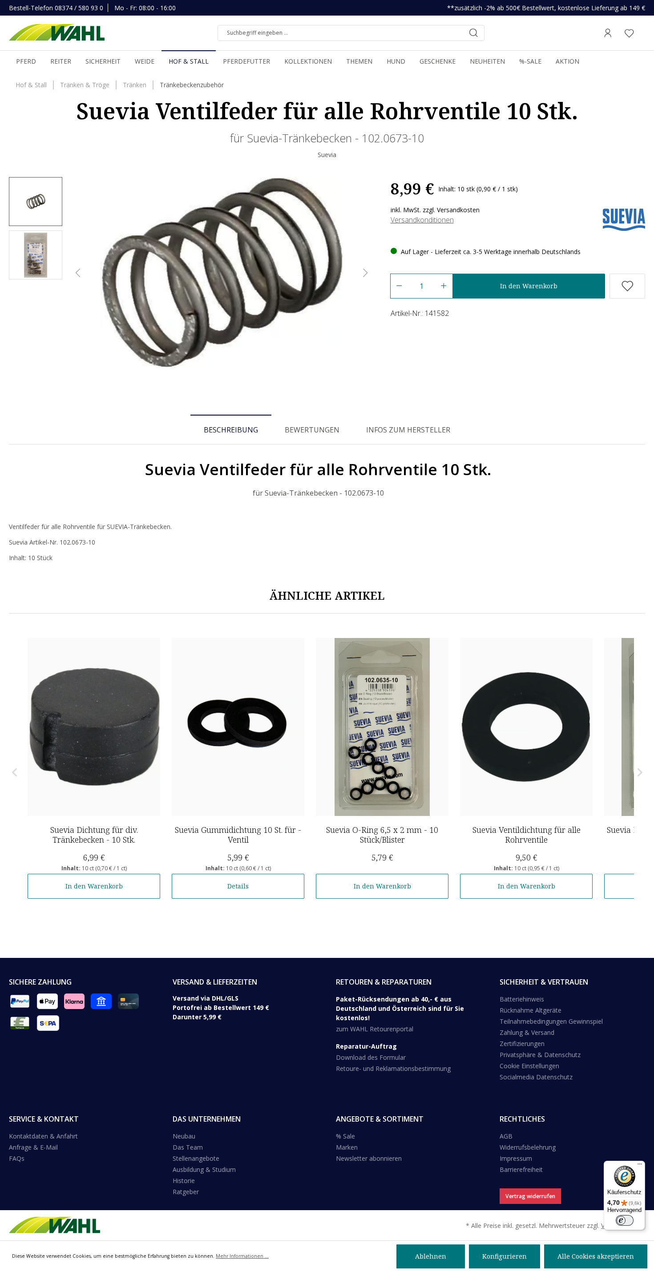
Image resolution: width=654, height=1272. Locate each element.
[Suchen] (473, 32)
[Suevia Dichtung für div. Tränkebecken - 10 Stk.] (94, 727)
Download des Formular (371, 1057)
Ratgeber (186, 1191)
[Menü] (639, 1166)
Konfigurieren (504, 1256)
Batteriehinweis (522, 999)
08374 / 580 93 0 (79, 8)
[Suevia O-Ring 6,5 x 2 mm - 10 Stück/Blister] (382, 727)
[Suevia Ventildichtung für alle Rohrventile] (526, 727)
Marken (347, 1147)
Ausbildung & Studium (204, 1169)
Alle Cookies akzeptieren (595, 1256)
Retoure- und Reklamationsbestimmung (393, 1068)
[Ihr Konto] (607, 32)
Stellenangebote (196, 1158)
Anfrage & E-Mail (33, 1147)
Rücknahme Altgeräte (530, 1010)
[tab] (230, 429)
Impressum (516, 1158)
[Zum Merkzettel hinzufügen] (627, 286)
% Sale (345, 1136)
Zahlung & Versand (527, 1032)
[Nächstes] (365, 272)
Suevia (327, 154)
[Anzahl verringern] (399, 286)
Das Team (188, 1147)
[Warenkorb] (642, 32)
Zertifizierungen (522, 1043)
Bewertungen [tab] (312, 430)
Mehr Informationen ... (242, 1256)
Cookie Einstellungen (529, 1066)
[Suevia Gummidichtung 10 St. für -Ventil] (238, 727)
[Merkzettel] (629, 32)
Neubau (184, 1136)
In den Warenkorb (528, 286)
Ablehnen (430, 1256)
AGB (506, 1136)
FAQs (16, 1158)
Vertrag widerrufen (530, 1196)
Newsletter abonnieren (369, 1158)
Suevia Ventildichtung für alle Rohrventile (526, 834)
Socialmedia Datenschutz (536, 1077)
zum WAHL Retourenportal (374, 1029)
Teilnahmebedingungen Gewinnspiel (551, 1021)
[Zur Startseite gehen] (57, 33)
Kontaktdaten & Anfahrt (43, 1136)
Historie (184, 1180)
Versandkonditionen (422, 220)
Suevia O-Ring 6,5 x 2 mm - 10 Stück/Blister (382, 834)
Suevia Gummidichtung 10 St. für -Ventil (238, 834)
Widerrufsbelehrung (528, 1147)
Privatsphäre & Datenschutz (540, 1054)
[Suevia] (624, 219)
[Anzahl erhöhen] (443, 286)
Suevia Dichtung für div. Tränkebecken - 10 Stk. (94, 834)
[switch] (625, 1220)
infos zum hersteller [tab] (408, 430)
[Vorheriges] (78, 272)
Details (238, 886)
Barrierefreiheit (521, 1169)
